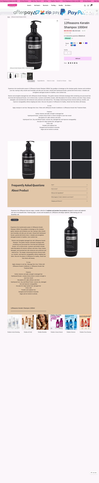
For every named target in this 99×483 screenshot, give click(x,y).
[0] (90, 5)
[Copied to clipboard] (77, 68)
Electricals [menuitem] (45, 5)
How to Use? (54, 194)
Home (8, 22)
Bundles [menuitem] (61, 5)
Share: (65, 68)
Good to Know (61, 86)
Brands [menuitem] (29, 5)
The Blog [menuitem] (53, 5)
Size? (52, 190)
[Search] (84, 5)
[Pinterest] (73, 68)
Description (31, 86)
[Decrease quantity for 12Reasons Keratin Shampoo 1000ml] (65, 58)
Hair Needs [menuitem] (37, 5)
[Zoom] (57, 26)
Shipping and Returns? (56, 206)
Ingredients (40, 86)
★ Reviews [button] (97, 243)
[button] (29, 469)
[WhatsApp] (75, 68)
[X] (71, 68)
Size (70, 86)
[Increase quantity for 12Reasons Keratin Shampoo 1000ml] (70, 58)
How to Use (50, 86)
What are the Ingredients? (57, 198)
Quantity (66, 55)
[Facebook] (69, 68)
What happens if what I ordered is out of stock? (62, 202)
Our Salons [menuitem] (67, 5)
